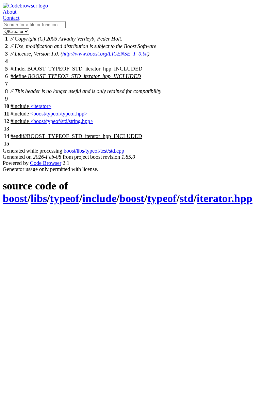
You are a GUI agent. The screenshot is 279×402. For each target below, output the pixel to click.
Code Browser (45, 163)
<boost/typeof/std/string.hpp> (61, 121)
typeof (64, 198)
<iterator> (40, 106)
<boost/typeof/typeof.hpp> (58, 114)
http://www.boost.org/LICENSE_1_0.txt (105, 54)
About (9, 12)
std (187, 198)
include (99, 198)
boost (15, 198)
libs (39, 198)
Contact (11, 18)
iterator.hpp (224, 198)
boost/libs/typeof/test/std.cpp (94, 151)
